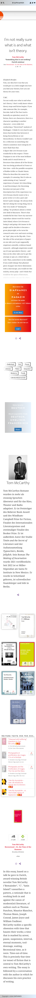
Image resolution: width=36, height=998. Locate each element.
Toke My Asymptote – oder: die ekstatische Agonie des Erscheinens (16, 782)
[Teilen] (19, 338)
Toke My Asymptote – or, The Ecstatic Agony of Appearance (17, 792)
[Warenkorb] (34, 3)
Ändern (18, 430)
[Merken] (16, 338)
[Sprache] (32, 3)
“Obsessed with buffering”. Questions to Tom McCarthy (17, 741)
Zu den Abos (18, 313)
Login (18, 329)
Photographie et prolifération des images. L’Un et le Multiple (17, 755)
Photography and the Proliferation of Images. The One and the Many (16, 769)
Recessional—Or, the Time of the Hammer (19, 64)
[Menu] (1, 3)
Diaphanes (18, 3)
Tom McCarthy (18, 57)
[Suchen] (3, 3)
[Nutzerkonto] (30, 3)
